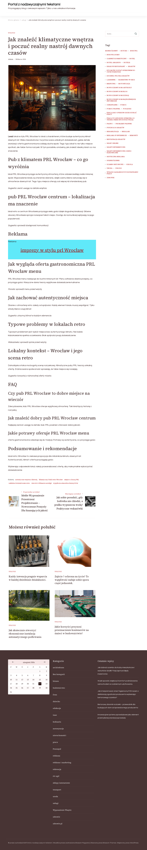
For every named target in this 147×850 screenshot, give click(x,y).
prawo (110, 124)
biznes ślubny (111, 51)
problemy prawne (124, 124)
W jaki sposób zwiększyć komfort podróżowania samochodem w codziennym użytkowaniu (118, 682)
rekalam (126, 131)
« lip (13, 662)
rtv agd (56, 776)
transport (57, 789)
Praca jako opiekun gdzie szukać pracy (122, 113)
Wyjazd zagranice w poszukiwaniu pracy (122, 173)
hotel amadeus (114, 62)
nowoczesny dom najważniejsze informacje (121, 100)
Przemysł (57, 749)
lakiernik (111, 80)
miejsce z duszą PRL (71, 480)
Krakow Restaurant (116, 66)
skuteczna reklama (116, 156)
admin (10, 59)
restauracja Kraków (116, 139)
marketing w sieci (126, 80)
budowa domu (113, 55)
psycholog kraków (115, 127)
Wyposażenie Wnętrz (62, 810)
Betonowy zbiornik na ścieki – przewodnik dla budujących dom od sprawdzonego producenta (118, 706)
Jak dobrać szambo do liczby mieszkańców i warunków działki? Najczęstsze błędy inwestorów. (116, 671)
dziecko (56, 701)
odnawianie (112, 105)
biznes (56, 681)
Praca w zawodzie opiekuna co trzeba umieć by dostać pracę (121, 119)
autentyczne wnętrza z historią (26, 480)
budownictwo (59, 688)
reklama (56, 755)
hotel (132, 58)
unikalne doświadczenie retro (19, 483)
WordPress (134, 843)
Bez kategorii (59, 674)
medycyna (111, 84)
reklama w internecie (117, 135)
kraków (131, 66)
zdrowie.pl (57, 823)
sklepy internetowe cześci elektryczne (119, 152)
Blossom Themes (109, 843)
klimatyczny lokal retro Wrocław (51, 480)
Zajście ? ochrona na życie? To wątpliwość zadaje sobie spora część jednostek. (72, 580)
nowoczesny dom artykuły (119, 87)
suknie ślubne (113, 160)
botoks (124, 51)
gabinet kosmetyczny (117, 58)
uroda (109, 168)
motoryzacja (124, 84)
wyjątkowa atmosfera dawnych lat (65, 483)
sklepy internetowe (116, 147)
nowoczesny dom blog (117, 91)
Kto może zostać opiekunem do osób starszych (121, 71)
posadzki (127, 109)
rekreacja (57, 769)
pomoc (123, 105)
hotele (127, 62)
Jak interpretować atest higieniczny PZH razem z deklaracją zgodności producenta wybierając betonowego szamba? (118, 694)
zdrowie (110, 177)
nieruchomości (59, 735)
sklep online (112, 143)
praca (55, 742)
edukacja (57, 708)
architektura (58, 667)
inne (55, 715)
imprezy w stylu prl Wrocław (52, 250)
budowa (133, 51)
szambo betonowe (115, 164)
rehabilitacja (113, 131)
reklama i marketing (62, 762)
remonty (134, 135)
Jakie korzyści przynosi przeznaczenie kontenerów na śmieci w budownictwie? (72, 630)
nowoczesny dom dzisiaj (118, 95)
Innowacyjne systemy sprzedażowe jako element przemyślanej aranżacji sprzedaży (118, 716)
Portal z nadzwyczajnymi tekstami (34, 4)
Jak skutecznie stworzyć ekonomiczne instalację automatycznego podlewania (25, 634)
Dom (55, 694)
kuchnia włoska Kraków (118, 76)
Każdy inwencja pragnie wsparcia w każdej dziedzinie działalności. (28, 578)
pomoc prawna (113, 109)
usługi (11, 33)
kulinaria (57, 722)
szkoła (129, 164)
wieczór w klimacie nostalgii (41, 483)
